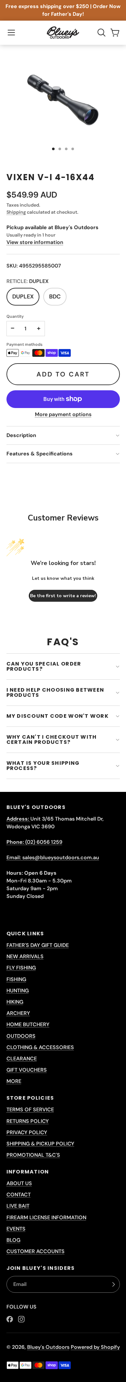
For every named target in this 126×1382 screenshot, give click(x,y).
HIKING (14, 1001)
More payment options (63, 414)
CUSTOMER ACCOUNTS (35, 1251)
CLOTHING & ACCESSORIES (40, 1047)
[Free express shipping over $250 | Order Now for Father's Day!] (63, 10)
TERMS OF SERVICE (30, 1109)
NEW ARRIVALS (25, 956)
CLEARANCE (21, 1058)
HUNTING (17, 990)
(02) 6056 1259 (34, 842)
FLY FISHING (21, 967)
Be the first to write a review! (63, 596)
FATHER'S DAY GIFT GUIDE (37, 945)
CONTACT (18, 1194)
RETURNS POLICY (27, 1121)
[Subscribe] (113, 1284)
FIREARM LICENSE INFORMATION (46, 1217)
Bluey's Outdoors (48, 1347)
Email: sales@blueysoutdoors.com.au (52, 857)
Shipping (16, 212)
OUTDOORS (21, 1036)
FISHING (16, 979)
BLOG (13, 1240)
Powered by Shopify (95, 1347)
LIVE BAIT (17, 1205)
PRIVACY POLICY (26, 1132)
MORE (13, 1081)
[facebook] (9, 1319)
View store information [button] (34, 242)
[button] (11, 32)
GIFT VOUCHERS (26, 1069)
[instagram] (21, 1319)
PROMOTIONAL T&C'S (33, 1155)
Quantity (15, 316)
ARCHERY (18, 1013)
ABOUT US (19, 1183)
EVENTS (16, 1228)
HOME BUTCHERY (27, 1024)
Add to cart (63, 374)
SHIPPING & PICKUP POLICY (40, 1143)
